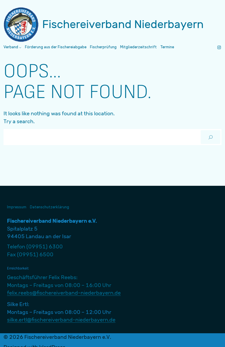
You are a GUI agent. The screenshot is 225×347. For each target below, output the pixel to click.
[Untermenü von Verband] (20, 47)
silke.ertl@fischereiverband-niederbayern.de (61, 320)
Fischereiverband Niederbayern (123, 24)
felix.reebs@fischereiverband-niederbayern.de (64, 293)
